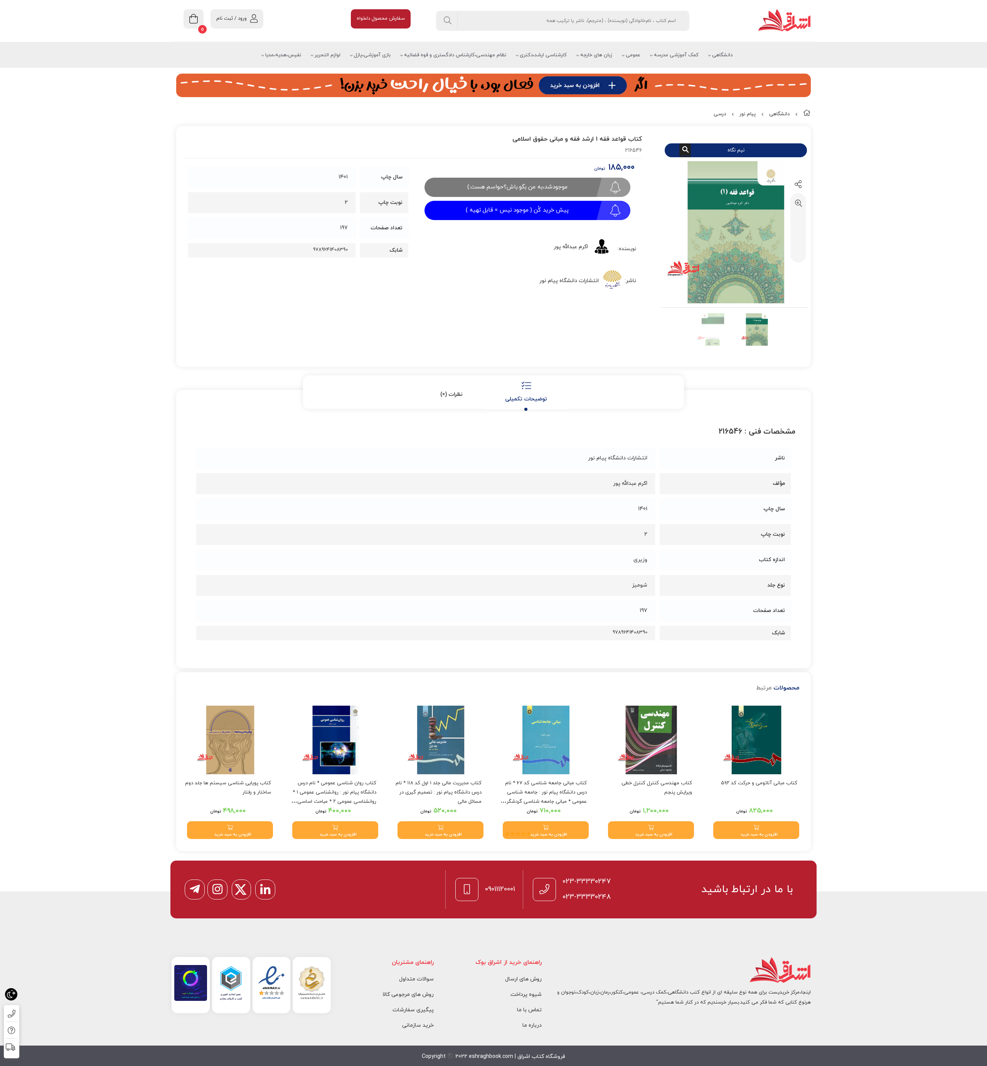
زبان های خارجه (596, 55)
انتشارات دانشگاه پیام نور (569, 280)
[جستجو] (448, 21)
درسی (720, 114)
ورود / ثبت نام (231, 18)
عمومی (633, 55)
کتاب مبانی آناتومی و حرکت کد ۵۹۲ (759, 783)
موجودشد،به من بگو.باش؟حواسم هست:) (517, 187)
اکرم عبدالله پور (571, 247)
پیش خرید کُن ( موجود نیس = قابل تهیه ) (517, 210)
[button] (756, 830)
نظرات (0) (451, 394)
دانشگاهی (722, 55)
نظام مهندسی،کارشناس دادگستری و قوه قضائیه (455, 55)
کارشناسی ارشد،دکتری (543, 55)
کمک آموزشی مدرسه (676, 55)
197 (344, 228)
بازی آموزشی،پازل (372, 55)
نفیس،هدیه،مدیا (283, 55)
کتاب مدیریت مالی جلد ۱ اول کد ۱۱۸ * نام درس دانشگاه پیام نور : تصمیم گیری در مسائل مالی (439, 792)
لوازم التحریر (327, 55)
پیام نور (747, 114)
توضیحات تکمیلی (526, 399)
